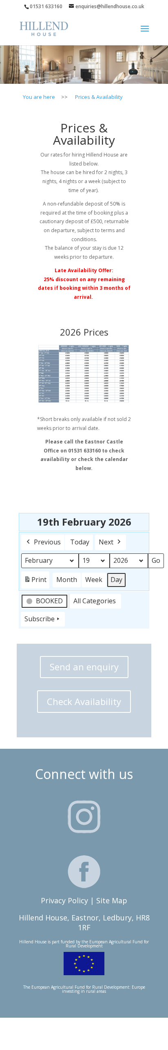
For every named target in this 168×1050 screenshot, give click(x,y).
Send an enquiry (84, 666)
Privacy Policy (64, 900)
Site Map (111, 900)
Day (116, 579)
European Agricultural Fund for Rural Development (107, 944)
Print (35, 582)
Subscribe (39, 618)
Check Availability (84, 701)
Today (79, 541)
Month (66, 579)
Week (93, 579)
